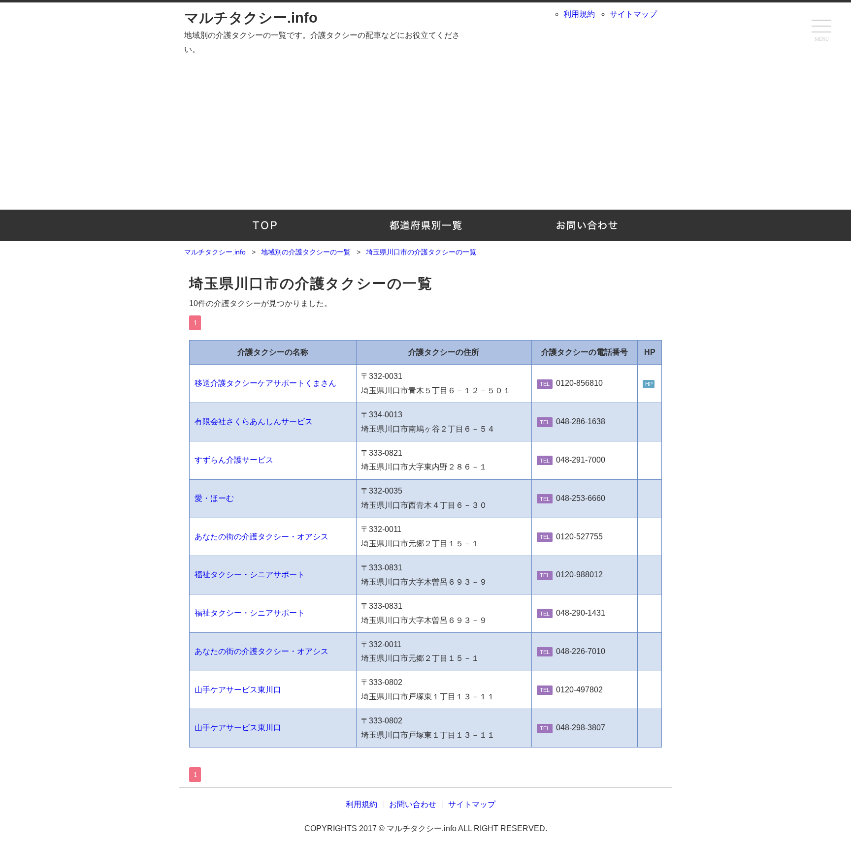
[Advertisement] (425, 136)
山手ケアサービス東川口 (238, 689)
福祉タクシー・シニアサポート (250, 574)
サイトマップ (633, 14)
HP (649, 384)
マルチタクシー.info (251, 18)
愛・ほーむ (214, 498)
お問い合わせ (586, 225)
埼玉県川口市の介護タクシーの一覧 (311, 283)
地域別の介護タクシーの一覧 (425, 225)
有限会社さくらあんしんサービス (254, 421)
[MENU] (821, 27)
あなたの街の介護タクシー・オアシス (261, 536)
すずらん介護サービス (234, 460)
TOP (264, 225)
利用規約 (579, 14)
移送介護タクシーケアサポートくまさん (265, 383)
